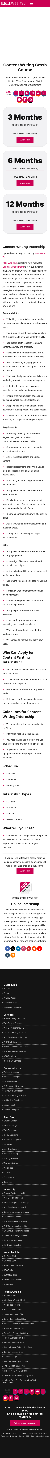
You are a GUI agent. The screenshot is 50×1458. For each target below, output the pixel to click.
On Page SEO (10, 1256)
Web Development (12, 1130)
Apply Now (25, 140)
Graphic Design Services (14, 1018)
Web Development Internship (16, 1203)
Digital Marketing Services (15, 1033)
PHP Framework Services (15, 1051)
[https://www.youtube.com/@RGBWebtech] (39, 948)
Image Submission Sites (14, 1314)
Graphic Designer (11, 1110)
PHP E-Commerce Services (16, 1047)
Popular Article (12, 1291)
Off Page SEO (10, 1261)
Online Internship (25, 904)
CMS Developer (10, 1081)
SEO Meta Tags (10, 1275)
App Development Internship (16, 1207)
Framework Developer (13, 1091)
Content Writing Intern (13, 267)
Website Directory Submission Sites (19, 1324)
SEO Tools (8, 1270)
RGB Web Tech (10, 263)
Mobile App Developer (13, 1100)
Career (47, 1436)
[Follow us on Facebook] (16, 93)
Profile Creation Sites (13, 1310)
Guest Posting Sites (12, 1357)
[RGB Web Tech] (13, 5)
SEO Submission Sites (13, 1265)
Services (9, 1014)
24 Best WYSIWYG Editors (15, 1371)
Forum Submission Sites (14, 1338)
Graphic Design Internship (15, 1193)
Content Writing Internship (24, 247)
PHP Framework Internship (15, 1226)
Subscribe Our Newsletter (25, 1423)
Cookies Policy (10, 1003)
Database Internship (12, 1217)
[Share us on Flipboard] (25, 99)
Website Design (10, 1125)
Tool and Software (11, 1163)
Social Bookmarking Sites (15, 1319)
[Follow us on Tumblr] (44, 93)
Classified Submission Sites (16, 1333)
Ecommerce (9, 1177)
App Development (11, 1149)
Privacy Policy (10, 998)
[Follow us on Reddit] (38, 93)
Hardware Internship (12, 1245)
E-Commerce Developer (14, 1086)
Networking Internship (13, 1240)
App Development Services (15, 1037)
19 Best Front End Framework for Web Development (19, 1381)
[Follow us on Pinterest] (32, 93)
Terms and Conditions (13, 1007)
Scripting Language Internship (16, 1212)
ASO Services (10, 1056)
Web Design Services (13, 1023)
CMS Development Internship (16, 1231)
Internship (9, 1189)
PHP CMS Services (12, 1042)
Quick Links (10, 985)
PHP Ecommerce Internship (15, 1221)
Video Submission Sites (14, 1343)
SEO (27, 1436)
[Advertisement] (25, 32)
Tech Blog (9, 1117)
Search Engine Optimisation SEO (18, 1361)
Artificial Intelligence (12, 1140)
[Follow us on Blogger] (19, 99)
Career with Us (12, 1068)
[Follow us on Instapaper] (30, 99)
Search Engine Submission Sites (18, 1347)
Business (8, 1182)
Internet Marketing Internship (16, 1236)
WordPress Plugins (12, 1305)
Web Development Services (16, 1028)
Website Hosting (11, 1154)
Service (21, 1436)
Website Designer (11, 1072)
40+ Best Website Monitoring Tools (18, 1376)
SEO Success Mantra (13, 1280)
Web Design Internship (13, 1198)
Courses (7, 1173)
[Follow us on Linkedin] (27, 93)
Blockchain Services (12, 1061)
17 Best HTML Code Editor (15, 1366)
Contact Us (8, 993)
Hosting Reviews (11, 1158)
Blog (32, 1436)
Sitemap (14, 1436)
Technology (8, 1144)
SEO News (8, 1284)
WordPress (8, 1168)
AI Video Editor (10, 1295)
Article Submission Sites (14, 1328)
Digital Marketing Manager (15, 1096)
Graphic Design (10, 1121)
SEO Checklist (12, 1252)
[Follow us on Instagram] (23, 948)
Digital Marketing (11, 1135)
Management (9, 1105)
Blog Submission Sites (13, 1352)
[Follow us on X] (21, 93)
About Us (8, 989)
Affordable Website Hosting (15, 1300)
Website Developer (12, 1077)
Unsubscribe (17, 1429)
